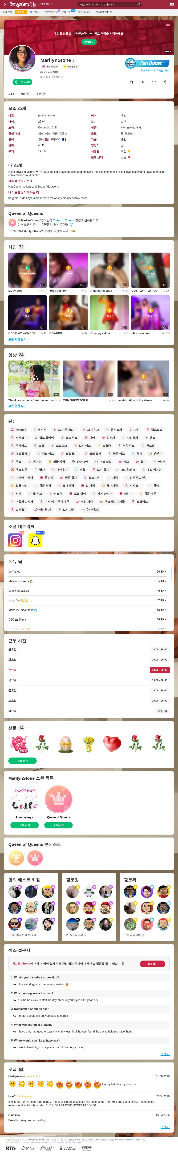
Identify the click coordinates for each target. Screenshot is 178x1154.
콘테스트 (66, 12)
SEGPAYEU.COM (91, 1140)
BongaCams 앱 (104, 12)
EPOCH (78, 1140)
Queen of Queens (64, 220)
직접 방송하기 (84, 12)
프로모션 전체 (51, 12)
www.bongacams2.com (39, 1140)
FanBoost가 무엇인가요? (155, 70)
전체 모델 (7, 12)
